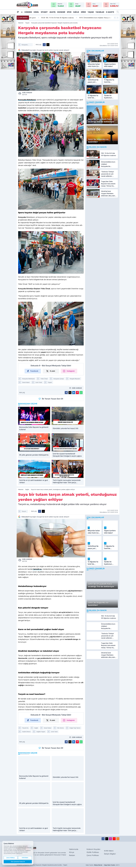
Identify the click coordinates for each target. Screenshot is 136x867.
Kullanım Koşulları (93, 849)
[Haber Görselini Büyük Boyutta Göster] (51, 71)
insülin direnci (26, 731)
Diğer (83, 12)
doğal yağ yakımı (75, 728)
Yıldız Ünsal (44, 378)
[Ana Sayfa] (22, 12)
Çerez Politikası (93, 855)
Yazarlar (99, 12)
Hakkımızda (73, 849)
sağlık (36, 728)
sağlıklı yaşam (40, 731)
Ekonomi (61, 12)
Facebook (34, 371)
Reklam (72, 855)
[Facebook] (103, 838)
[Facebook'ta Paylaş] (44, 44)
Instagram (71, 371)
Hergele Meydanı (75, 378)
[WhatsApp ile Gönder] (81, 392)
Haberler (20, 23)
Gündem (28, 12)
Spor (69, 12)
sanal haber (26, 382)
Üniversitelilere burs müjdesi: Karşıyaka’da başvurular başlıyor (92, 18)
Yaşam (91, 12)
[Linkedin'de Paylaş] (73, 392)
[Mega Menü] (18, 12)
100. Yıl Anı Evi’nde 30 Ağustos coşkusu (46, 18)
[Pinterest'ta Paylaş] (77, 392)
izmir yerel (39, 382)
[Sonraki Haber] (117, 18)
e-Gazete (110, 12)
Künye (71, 852)
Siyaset (44, 12)
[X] (106, 838)
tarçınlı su (24, 512)
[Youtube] (114, 838)
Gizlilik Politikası (93, 852)
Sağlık (76, 12)
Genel (36, 12)
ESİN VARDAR (27, 93)
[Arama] (117, 11)
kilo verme (60, 728)
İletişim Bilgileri (110, 854)
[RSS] (117, 838)
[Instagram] (110, 838)
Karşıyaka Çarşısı (58, 378)
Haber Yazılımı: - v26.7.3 (102, 865)
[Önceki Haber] (115, 18)
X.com (52, 371)
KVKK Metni (108, 851)
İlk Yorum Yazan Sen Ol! (52, 399)
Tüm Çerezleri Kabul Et (18, 861)
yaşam (50, 382)
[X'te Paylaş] (47, 44)
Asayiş (52, 12)
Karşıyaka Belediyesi (25, 45)
